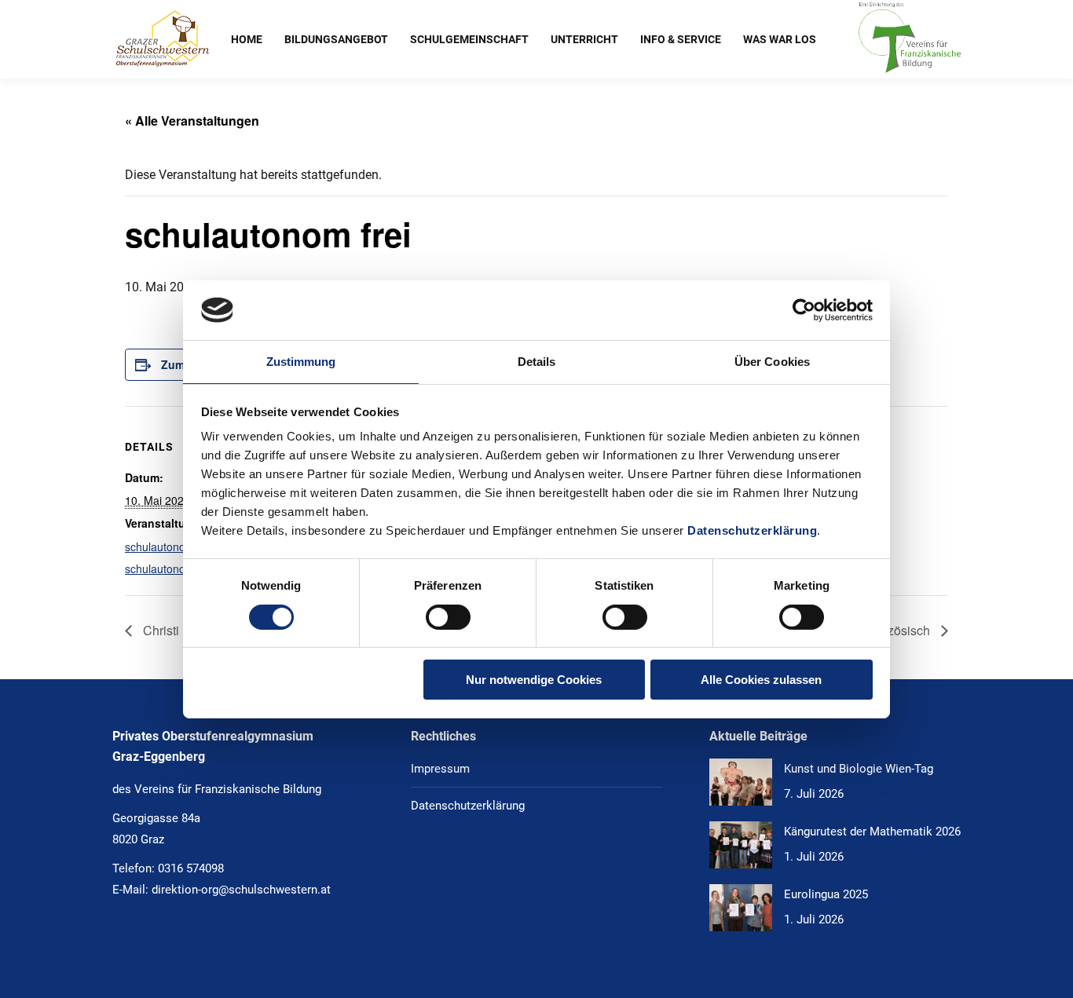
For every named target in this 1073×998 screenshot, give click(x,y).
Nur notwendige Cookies (534, 679)
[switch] (448, 617)
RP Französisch (887, 630)
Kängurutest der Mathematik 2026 (872, 831)
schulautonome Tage (177, 568)
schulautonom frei (169, 546)
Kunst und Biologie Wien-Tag (858, 769)
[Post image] (740, 782)
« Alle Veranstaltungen (192, 120)
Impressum (440, 769)
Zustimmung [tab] (301, 361)
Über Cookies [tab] (772, 361)
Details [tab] (537, 361)
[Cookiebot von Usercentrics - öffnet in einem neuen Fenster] (804, 310)
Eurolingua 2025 (826, 894)
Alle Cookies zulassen (761, 679)
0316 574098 (191, 868)
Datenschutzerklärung (752, 530)
